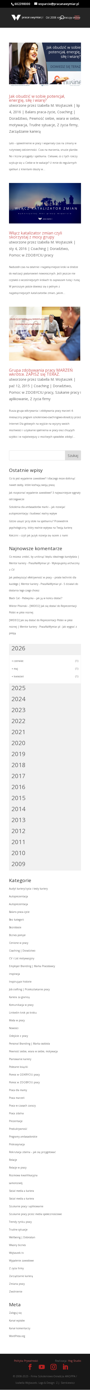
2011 (19, 842)
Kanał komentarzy (19, 1328)
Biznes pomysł (17, 935)
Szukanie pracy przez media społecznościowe (35, 1214)
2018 (19, 765)
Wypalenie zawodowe (21, 1260)
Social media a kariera (21, 1191)
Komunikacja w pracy (21, 1005)
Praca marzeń (16, 1098)
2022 (19, 721)
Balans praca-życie (40, 111)
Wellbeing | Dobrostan (22, 1237)
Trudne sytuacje (42, 124)
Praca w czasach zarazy (22, 1105)
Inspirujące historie (20, 981)
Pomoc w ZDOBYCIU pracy (31, 255)
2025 (19, 688)
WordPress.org (17, 1336)
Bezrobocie (15, 927)
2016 (19, 787)
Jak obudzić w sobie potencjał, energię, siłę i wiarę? (37, 98)
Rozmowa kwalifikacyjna (23, 1175)
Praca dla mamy (18, 1090)
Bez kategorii (16, 919)
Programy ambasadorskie (23, 1136)
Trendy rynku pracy (20, 1222)
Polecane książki (18, 1067)
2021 (19, 732)
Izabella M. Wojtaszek (54, 105)
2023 (19, 710)
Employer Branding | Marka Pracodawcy (32, 966)
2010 (19, 853)
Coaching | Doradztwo (49, 248)
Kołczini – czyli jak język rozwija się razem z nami (38, 535)
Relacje (13, 1160)
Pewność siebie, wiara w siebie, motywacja (33, 1051)
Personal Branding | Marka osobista (29, 1043)
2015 (19, 798)
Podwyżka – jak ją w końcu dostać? (42, 598)
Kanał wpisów (17, 1320)
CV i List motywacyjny (21, 958)
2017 (19, 776)
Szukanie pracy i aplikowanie (26, 1206)
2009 (19, 864)
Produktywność (18, 1129)
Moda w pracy (17, 1020)
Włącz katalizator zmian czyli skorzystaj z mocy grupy (35, 235)
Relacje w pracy (17, 1167)
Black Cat (14, 598)
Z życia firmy (67, 124)
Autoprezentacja (18, 896)
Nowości (13, 1028)
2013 (19, 820)
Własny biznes (17, 1245)
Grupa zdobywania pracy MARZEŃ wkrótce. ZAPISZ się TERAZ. (41, 372)
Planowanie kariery (20, 1059)
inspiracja (14, 974)
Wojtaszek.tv (16, 1253)
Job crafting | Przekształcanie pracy (29, 989)
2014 (19, 809)
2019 (19, 754)
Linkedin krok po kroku (23, 1012)
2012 (19, 831)
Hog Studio (74, 1361)
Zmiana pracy (17, 1284)
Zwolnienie (15, 1291)
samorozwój (15, 1183)
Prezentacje (15, 1121)
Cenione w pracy (18, 943)
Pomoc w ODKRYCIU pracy (24, 1074)
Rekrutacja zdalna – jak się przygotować (32, 1152)
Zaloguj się (15, 1313)
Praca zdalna (16, 1113)
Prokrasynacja (17, 1144)
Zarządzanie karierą (25, 131)
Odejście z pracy (18, 1036)
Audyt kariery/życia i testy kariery (28, 888)
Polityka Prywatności (26, 1361)
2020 (19, 743)
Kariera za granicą (19, 997)
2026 (19, 648)
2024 (19, 699)
